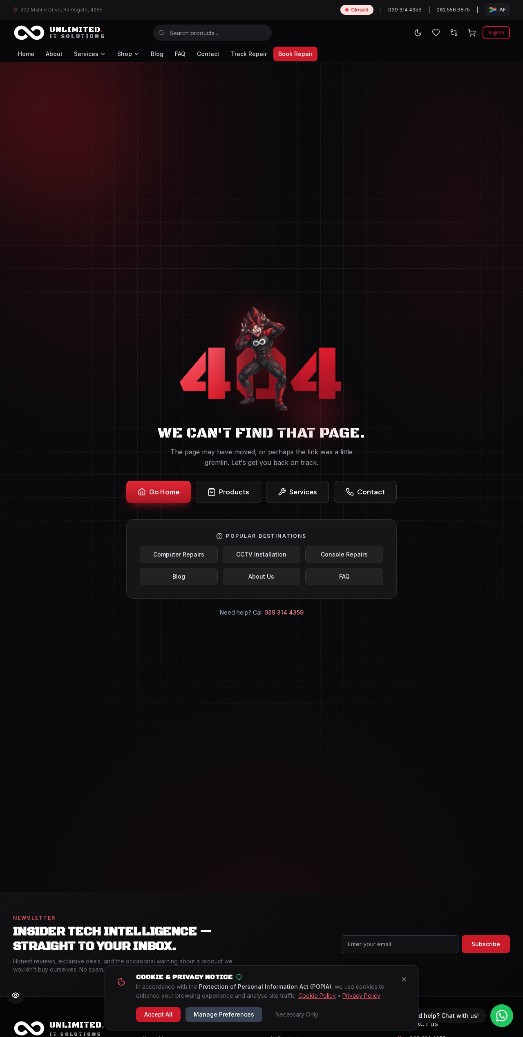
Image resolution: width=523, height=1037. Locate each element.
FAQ (180, 53)
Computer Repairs (178, 554)
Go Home (164, 491)
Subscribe (486, 943)
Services (86, 53)
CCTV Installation (261, 554)
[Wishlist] (436, 32)
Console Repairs (344, 554)
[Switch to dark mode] (418, 32)
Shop (124, 53)
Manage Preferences (224, 1014)
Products (234, 491)
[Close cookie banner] (404, 979)
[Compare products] (454, 32)
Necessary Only (296, 1014)
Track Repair (249, 53)
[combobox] (212, 33)
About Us (261, 576)
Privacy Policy (361, 995)
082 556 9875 (453, 10)
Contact (208, 53)
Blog (157, 53)
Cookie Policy (317, 995)
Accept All (158, 1014)
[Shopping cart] (472, 32)
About (54, 53)
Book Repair (295, 53)
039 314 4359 (405, 10)
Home (26, 53)
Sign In (496, 32)
